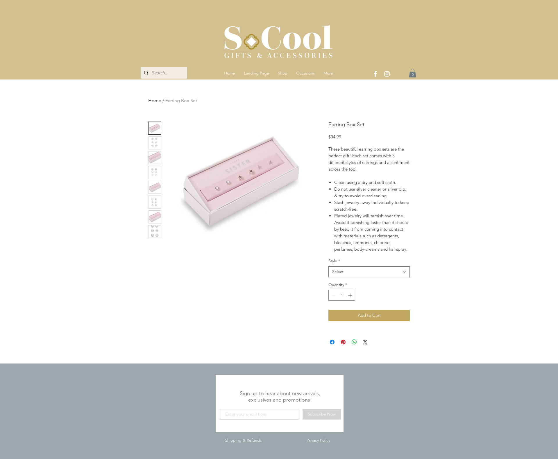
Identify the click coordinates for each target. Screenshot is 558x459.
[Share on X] (365, 342)
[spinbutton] (342, 295)
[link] (412, 73)
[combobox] (369, 271)
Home (154, 100)
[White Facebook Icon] (375, 73)
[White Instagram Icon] (387, 73)
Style (334, 260)
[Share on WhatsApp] (354, 342)
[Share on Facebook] (332, 342)
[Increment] (350, 295)
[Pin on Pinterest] (343, 342)
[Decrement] (333, 295)
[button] (282, 73)
